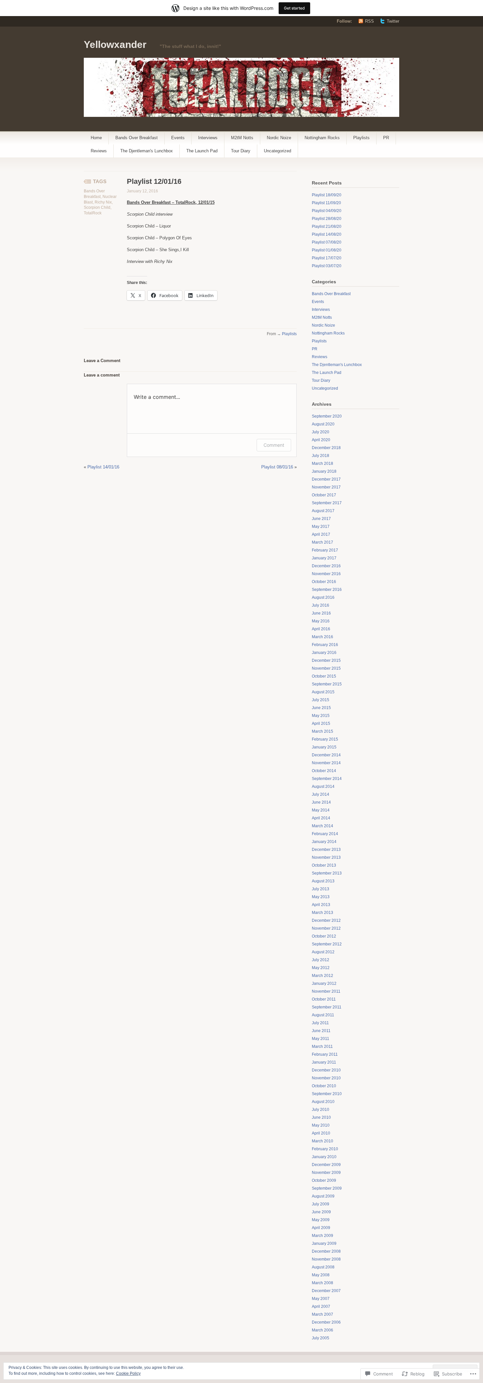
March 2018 (322, 463)
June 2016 (321, 613)
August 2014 (323, 786)
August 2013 (323, 881)
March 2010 (322, 1141)
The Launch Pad (202, 150)
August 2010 (323, 1101)
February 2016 (325, 644)
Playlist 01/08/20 (326, 250)
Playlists (361, 137)
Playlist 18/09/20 (326, 195)
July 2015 (320, 700)
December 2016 (326, 566)
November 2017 (326, 487)
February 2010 (325, 1149)
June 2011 (321, 1030)
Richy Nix (103, 202)
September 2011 (326, 1007)
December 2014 (326, 755)
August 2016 (323, 597)
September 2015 (327, 684)
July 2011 (320, 1023)
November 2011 (326, 991)
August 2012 (323, 952)
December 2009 (326, 1164)
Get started (294, 8)
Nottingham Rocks (322, 137)
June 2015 (321, 707)
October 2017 (324, 495)
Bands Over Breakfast (136, 137)
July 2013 (320, 889)
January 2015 (324, 747)
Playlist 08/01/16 (277, 467)
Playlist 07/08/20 (326, 242)
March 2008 (322, 1283)
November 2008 (326, 1259)
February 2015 (325, 739)
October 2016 (324, 581)
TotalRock (93, 213)
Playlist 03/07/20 (326, 266)
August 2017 (323, 510)
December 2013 (326, 849)
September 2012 (327, 944)
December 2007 (326, 1290)
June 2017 (321, 518)
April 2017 (321, 534)
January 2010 (324, 1157)
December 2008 (326, 1251)
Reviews (99, 150)
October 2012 (324, 936)
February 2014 (325, 834)
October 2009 (324, 1180)
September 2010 (327, 1093)
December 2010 (326, 1070)
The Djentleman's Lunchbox (146, 150)
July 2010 (320, 1109)
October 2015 (324, 676)
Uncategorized (277, 150)
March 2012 (322, 975)
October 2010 (324, 1086)
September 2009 (327, 1188)
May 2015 (321, 715)
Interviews (208, 137)
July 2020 (320, 432)
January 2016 (324, 652)
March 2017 (322, 542)
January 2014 (324, 841)
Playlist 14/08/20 (326, 234)
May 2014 (321, 810)
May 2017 (321, 526)
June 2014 (321, 802)
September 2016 (327, 589)
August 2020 (323, 424)
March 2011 (322, 1046)
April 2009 (321, 1227)
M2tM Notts (242, 137)
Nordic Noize (279, 137)
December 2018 (326, 447)
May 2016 (321, 621)
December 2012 (326, 920)
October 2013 (324, 865)
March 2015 (322, 731)
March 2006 (322, 1330)
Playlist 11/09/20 (326, 203)
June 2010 (321, 1117)
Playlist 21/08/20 (326, 226)
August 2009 (323, 1196)
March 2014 (322, 826)
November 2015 (326, 668)
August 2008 (323, 1267)
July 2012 (320, 960)
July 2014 (320, 794)
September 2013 (327, 873)
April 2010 (321, 1133)
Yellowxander (115, 44)
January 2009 (324, 1243)
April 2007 (321, 1306)
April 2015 (321, 723)
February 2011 (325, 1054)
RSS (369, 21)
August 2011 (323, 1015)
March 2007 (322, 1314)
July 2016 (320, 605)
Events (178, 137)
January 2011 (324, 1062)
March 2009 (322, 1235)
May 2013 (321, 897)
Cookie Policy (128, 1373)
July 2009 (320, 1204)
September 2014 (327, 778)
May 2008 (321, 1275)
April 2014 (321, 818)
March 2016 (322, 637)
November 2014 (326, 763)
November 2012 (326, 928)
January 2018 (324, 471)
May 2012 (321, 967)
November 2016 (326, 574)
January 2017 (324, 558)
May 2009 (321, 1220)
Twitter (393, 21)
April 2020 (321, 440)
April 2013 (321, 904)
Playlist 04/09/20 (326, 210)
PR (386, 137)
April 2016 (321, 629)
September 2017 (327, 503)
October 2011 (324, 999)
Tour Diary (240, 150)
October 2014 (324, 770)
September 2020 (327, 416)
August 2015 (323, 692)
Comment (274, 445)
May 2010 (321, 1125)
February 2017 (325, 550)
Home (96, 137)
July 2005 (320, 1338)
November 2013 (326, 857)
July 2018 (320, 455)
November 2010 (326, 1078)
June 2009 (321, 1212)
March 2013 (322, 912)
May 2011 (320, 1038)
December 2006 (326, 1322)
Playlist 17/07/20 (326, 258)
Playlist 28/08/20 (326, 218)
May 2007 (321, 1298)
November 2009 (326, 1172)
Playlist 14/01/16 (103, 467)
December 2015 (326, 660)
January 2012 (324, 983)
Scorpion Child (97, 207)
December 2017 (326, 479)
